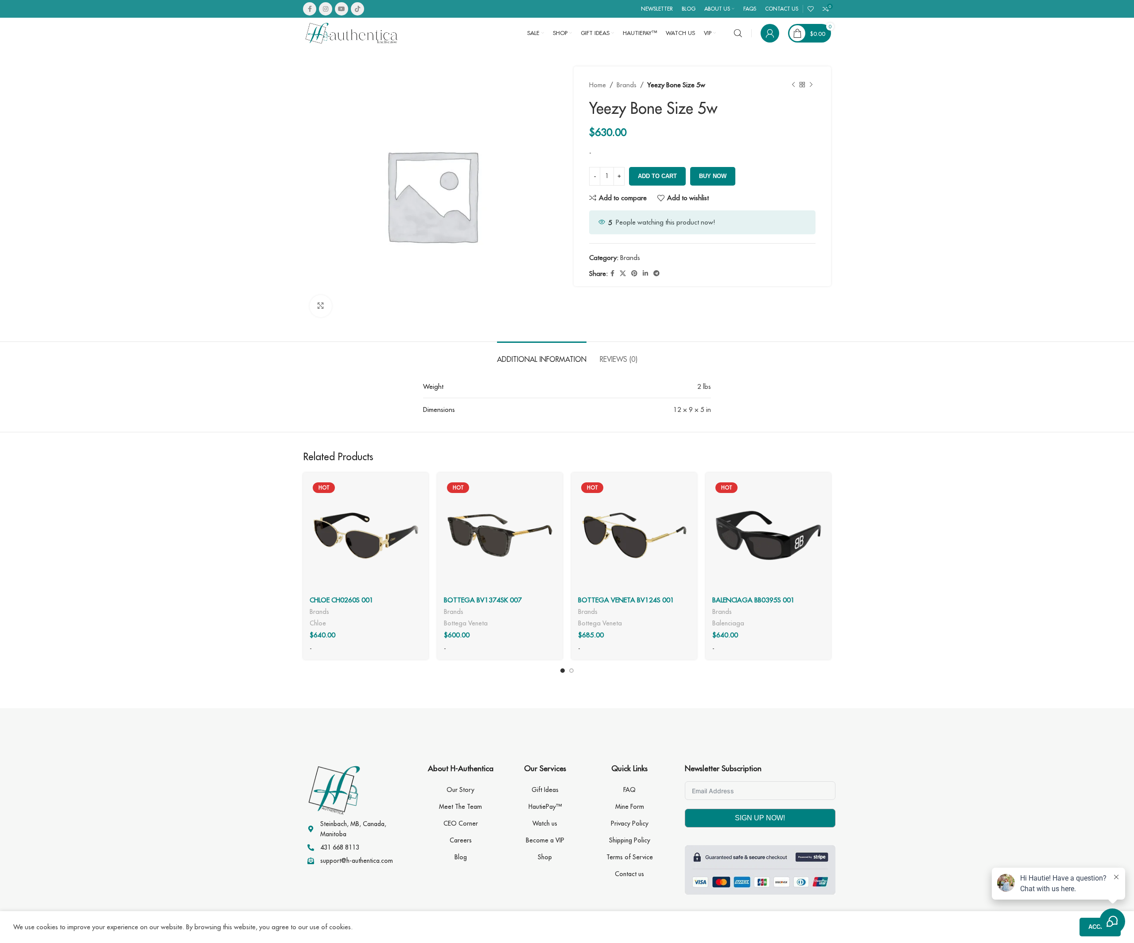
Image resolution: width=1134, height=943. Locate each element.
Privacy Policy (630, 823)
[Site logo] (351, 32)
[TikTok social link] (357, 9)
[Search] (738, 33)
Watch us (544, 823)
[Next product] (811, 85)
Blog (460, 857)
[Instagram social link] (325, 9)
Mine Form (629, 807)
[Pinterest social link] (634, 273)
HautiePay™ (545, 807)
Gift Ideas (545, 790)
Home (597, 85)
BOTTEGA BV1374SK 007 (483, 600)
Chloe (318, 623)
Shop (545, 857)
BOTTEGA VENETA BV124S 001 (626, 600)
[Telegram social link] (656, 273)
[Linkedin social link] (645, 273)
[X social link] (623, 273)
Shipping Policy (629, 840)
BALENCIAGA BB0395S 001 (753, 600)
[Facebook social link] (309, 9)
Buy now (712, 176)
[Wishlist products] (810, 9)
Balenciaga (728, 623)
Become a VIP (545, 840)
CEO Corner (460, 823)
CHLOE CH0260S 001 (341, 600)
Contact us (629, 874)
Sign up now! (760, 818)
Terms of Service (629, 857)
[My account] (770, 33)
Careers (461, 840)
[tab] (541, 355)
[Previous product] (793, 85)
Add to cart (657, 176)
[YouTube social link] (341, 9)
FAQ (629, 790)
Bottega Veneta (466, 623)
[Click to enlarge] (321, 306)
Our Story (460, 790)
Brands (627, 85)
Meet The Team (460, 807)
